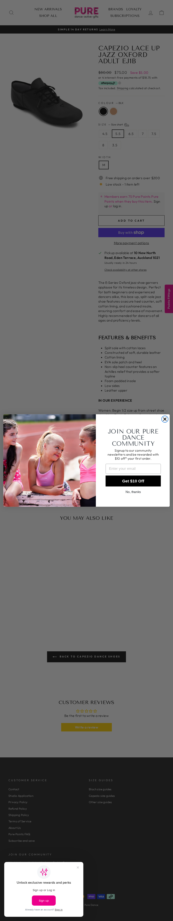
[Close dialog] (165, 419)
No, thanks (133, 492)
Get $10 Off (133, 481)
